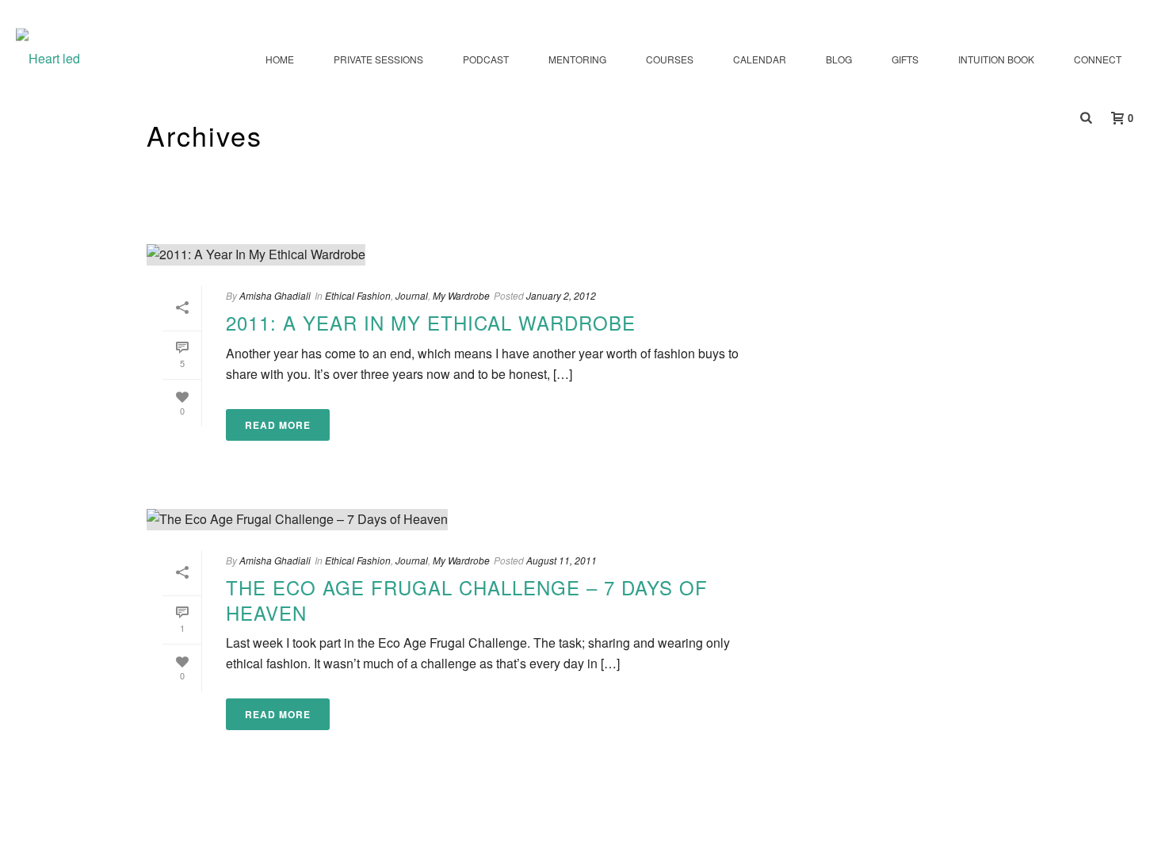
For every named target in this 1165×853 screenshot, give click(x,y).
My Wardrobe (461, 295)
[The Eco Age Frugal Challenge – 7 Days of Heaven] (460, 519)
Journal (411, 295)
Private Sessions (378, 59)
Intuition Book (996, 59)
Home (279, 59)
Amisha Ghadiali (275, 295)
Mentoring (577, 59)
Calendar (759, 59)
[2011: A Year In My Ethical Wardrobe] (460, 254)
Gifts (905, 59)
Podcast (486, 59)
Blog (839, 59)
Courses (669, 59)
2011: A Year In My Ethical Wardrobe (431, 322)
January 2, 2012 (561, 295)
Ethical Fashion (358, 295)
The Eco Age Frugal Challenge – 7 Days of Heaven (467, 599)
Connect (1097, 59)
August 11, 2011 (561, 560)
